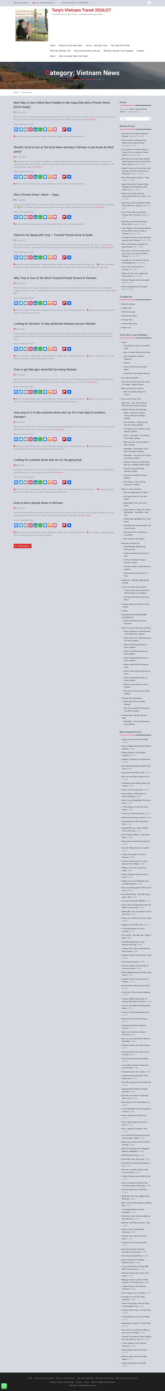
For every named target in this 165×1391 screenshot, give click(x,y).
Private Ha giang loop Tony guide (134, 287)
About (52, 56)
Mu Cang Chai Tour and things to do (136, 1102)
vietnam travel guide (58, 492)
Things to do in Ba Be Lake (132, 925)
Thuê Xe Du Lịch (128, 312)
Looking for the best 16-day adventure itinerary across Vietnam (55, 323)
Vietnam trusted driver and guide (95, 267)
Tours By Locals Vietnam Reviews (137, 373)
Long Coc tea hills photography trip (135, 1012)
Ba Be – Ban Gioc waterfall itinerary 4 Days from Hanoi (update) (134, 415)
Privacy (127, 363)
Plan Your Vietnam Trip (60, 51)
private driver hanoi (96, 310)
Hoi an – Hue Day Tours (96, 45)
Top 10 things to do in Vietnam (133, 1293)
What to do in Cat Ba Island (132, 790)
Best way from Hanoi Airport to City (135, 776)
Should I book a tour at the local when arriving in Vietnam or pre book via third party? (136, 171)
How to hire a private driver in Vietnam (38, 503)
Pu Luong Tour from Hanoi (134, 539)
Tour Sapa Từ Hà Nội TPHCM (133, 901)
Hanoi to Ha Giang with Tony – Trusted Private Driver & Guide (53, 235)
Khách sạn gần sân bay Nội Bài (134, 1363)
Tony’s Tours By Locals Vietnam (134, 587)
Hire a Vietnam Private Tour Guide (137, 352)
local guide (23, 535)
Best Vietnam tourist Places (132, 1256)
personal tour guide (35, 535)
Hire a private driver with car (87, 51)
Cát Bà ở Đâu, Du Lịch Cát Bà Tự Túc (136, 1176)
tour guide (48, 535)
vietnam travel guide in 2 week (41, 359)
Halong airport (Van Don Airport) (134, 1350)
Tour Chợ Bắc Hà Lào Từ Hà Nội (134, 1189)
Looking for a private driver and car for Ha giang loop (48, 460)
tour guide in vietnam (42, 492)
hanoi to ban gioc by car (98, 399)
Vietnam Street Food (76, 136)
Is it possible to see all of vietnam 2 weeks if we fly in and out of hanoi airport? (135, 152)
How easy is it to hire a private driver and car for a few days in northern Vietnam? (136, 253)
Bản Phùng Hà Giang (130, 1155)
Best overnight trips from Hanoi (73, 56)
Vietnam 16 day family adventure (134, 1242)
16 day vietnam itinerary (98, 356)
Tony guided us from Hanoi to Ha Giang (45, 267)
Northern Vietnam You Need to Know (136, 1045)
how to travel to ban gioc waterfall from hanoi (59, 402)
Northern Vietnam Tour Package (118, 51)
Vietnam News (62, 136)
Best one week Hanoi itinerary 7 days (136, 1223)
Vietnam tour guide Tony (30, 313)
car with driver (94, 532)
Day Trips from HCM (120, 45)
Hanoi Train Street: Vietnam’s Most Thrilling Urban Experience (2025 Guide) (135, 187)
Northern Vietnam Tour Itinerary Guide (136, 955)
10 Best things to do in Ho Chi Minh (135, 1317)
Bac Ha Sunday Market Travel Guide (136, 986)
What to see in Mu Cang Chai (133, 813)
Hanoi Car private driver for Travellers (136, 628)
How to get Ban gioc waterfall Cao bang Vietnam (45, 369)
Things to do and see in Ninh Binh (135, 739)
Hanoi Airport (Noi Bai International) (136, 841)
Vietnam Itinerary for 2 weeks (133, 1072)
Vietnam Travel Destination (132, 698)
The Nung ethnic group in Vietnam (135, 1058)
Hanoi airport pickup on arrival (133, 817)
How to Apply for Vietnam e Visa (134, 1129)
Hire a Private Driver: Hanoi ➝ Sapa (36, 194)
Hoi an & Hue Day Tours (131, 399)
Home (52, 45)
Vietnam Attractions (48, 136)
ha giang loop (104, 489)
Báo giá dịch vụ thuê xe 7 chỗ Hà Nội (136, 1323)
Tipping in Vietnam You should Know (136, 759)
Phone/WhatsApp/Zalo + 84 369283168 (74, 3)
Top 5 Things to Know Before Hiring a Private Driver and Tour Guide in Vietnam (136, 231)
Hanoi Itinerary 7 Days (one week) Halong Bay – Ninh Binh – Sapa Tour (137, 512)
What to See (89, 264)
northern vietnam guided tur (38, 449)
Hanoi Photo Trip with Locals (133, 1159)
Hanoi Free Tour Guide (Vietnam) (134, 1019)
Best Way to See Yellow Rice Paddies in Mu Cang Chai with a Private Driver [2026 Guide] (136, 161)
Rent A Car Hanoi (22, 136)
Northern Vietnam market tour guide (135, 280)
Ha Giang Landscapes (130, 962)
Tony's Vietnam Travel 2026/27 (81, 10)
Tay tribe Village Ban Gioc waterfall (135, 848)
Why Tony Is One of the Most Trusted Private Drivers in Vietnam (55, 278)
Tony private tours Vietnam (72, 267)
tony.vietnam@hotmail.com (44, 3)
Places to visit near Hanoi (70, 45)
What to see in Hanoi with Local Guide (136, 918)
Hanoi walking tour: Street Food (134, 1115)
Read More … (92, 120)
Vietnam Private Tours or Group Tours (136, 1310)
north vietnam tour (26, 492)
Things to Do (35, 136)
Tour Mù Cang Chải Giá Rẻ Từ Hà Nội (136, 1082)
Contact (140, 51)
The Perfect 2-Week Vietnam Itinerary (136, 992)
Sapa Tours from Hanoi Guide (133, 772)
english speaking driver (98, 446)
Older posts (23, 546)
